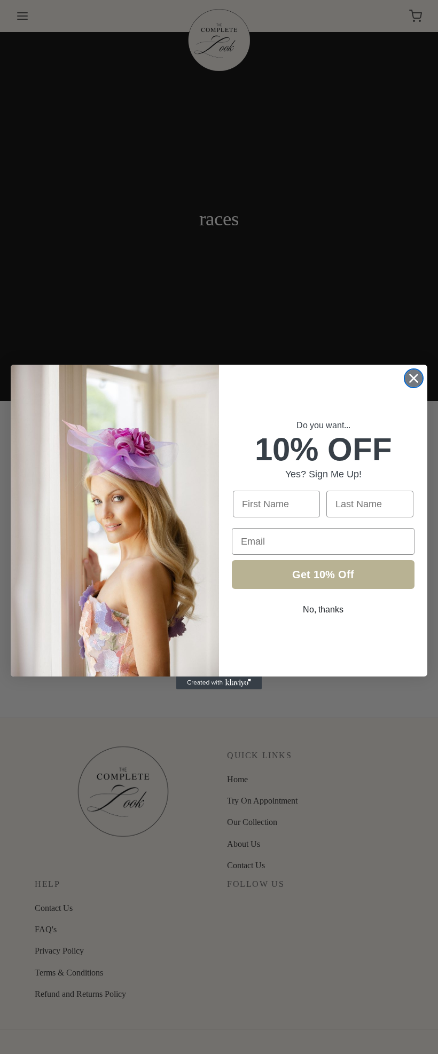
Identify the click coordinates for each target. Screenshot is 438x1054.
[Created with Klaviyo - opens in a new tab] (219, 683)
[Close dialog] (413, 378)
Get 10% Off (323, 574)
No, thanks (323, 609)
